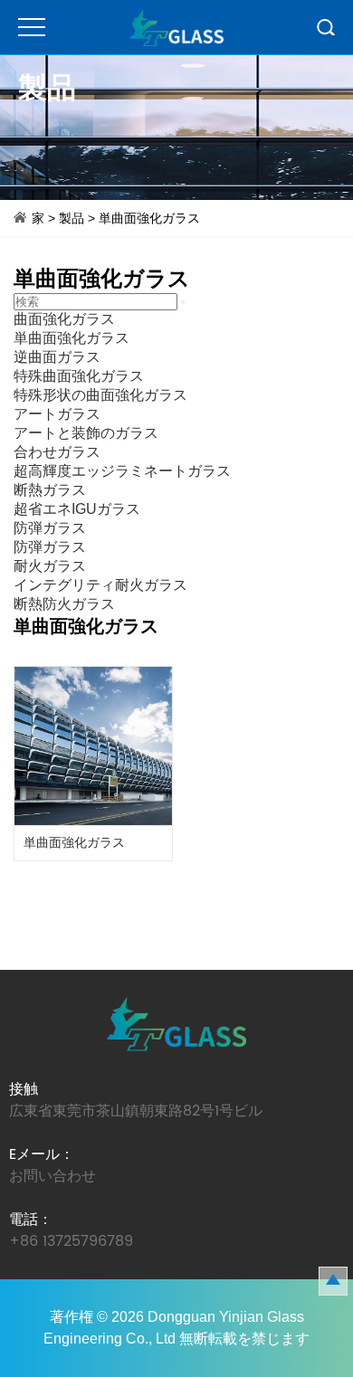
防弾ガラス (50, 528)
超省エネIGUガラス (77, 509)
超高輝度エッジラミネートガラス (122, 471)
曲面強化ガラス (64, 319)
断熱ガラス (50, 490)
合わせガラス (57, 452)
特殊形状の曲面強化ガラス (100, 395)
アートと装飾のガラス (86, 433)
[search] (183, 302)
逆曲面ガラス (57, 357)
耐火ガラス (50, 566)
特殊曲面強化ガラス (79, 376)
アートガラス (57, 414)
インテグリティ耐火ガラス (100, 585)
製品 (71, 218)
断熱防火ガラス (64, 604)
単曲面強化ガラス (149, 218)
